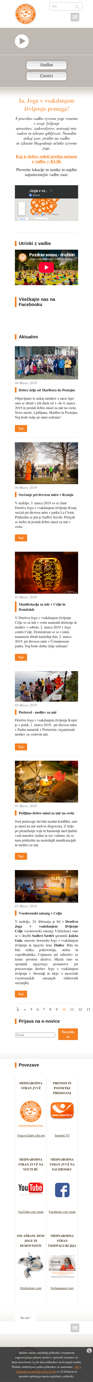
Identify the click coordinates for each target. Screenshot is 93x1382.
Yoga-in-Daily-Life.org (31, 1135)
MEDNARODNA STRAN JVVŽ (30, 1088)
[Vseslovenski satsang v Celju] (46, 901)
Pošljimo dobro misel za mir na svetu (46, 813)
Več (21, 428)
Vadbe (46, 64)
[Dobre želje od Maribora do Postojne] (46, 378)
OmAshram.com (31, 1288)
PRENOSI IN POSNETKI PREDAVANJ (62, 1088)
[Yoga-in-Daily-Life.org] (30, 1128)
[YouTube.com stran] (30, 1204)
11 (72, 1009)
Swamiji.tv (24, 41)
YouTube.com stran (31, 1212)
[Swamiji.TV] (62, 1128)
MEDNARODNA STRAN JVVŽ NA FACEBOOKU (62, 1164)
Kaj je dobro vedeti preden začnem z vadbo (46, 158)
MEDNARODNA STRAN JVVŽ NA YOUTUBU (30, 1164)
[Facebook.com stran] (62, 1204)
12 (80, 1009)
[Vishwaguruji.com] (62, 1280)
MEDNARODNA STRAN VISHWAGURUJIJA (62, 1240)
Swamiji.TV (62, 1135)
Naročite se (68, 1034)
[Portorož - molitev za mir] (46, 700)
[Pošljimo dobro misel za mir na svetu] (46, 801)
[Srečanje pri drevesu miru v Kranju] (46, 482)
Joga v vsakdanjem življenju (25, 16)
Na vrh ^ (26, 1318)
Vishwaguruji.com (62, 1288)
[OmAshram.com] (30, 1280)
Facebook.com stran (62, 1212)
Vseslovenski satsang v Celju (40, 913)
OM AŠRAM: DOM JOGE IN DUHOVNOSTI (30, 1240)
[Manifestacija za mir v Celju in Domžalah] (46, 592)
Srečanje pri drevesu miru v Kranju (46, 494)
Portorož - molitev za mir (38, 712)
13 (88, 1009)
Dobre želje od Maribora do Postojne (47, 389)
